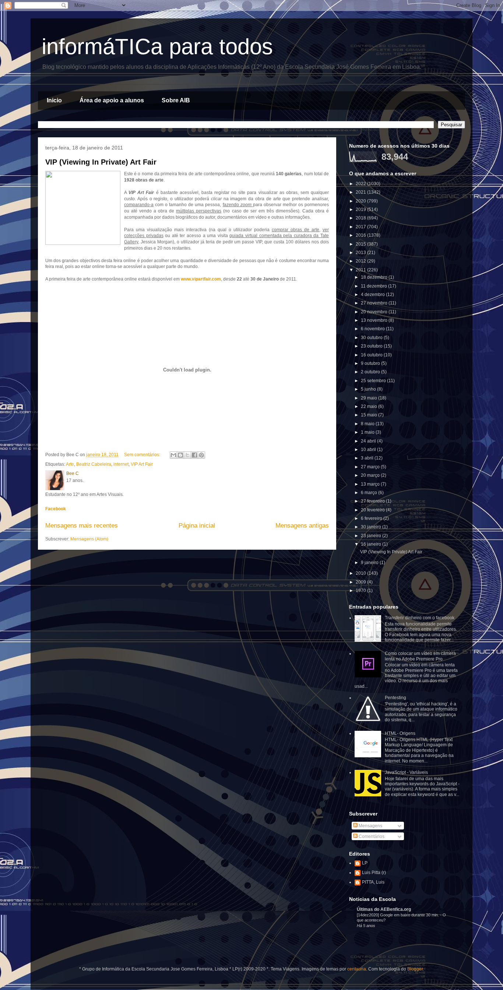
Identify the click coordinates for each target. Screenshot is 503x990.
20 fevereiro (373, 509)
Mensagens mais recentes (81, 525)
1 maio (368, 432)
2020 (361, 201)
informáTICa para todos (157, 46)
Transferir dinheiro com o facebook (419, 617)
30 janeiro (371, 526)
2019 (361, 209)
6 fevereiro (372, 518)
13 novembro (374, 320)
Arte (70, 464)
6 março (369, 492)
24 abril (369, 441)
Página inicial (197, 525)
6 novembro (373, 328)
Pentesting (395, 697)
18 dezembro (374, 277)
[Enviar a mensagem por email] (173, 455)
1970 (361, 590)
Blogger (415, 969)
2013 (361, 252)
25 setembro (374, 380)
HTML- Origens (400, 733)
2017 (361, 226)
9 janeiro (370, 562)
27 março (371, 466)
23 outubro (372, 346)
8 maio (368, 423)
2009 (361, 582)
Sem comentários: (142, 454)
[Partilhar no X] (187, 455)
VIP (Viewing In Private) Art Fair (100, 162)
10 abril (369, 449)
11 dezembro (374, 286)
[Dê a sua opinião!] (180, 455)
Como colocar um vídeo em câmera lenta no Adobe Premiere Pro (420, 656)
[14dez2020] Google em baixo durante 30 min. (398, 915)
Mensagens (370, 825)
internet (121, 464)
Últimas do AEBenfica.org (384, 909)
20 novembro (374, 311)
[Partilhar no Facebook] (194, 455)
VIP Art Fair (142, 464)
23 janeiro (371, 535)
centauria (356, 969)
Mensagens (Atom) (89, 539)
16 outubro (372, 354)
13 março (371, 484)
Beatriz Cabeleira (93, 464)
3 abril (367, 458)
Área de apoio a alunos (112, 100)
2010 (361, 573)
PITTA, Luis (373, 882)
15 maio (369, 415)
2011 (361, 269)
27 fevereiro (373, 501)
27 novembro (374, 303)
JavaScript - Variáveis (406, 772)
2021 (361, 192)
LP (364, 863)
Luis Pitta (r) (374, 872)
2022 (361, 183)
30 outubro (372, 337)
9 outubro (371, 363)
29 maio (369, 398)
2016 (361, 235)
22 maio (369, 406)
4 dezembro (373, 294)
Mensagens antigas (302, 525)
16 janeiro (371, 544)
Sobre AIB (176, 100)
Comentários (371, 836)
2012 (361, 261)
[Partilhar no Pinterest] (201, 455)
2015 (361, 244)
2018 (361, 218)
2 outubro (371, 371)
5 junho (369, 389)
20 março (371, 475)
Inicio (54, 100)
